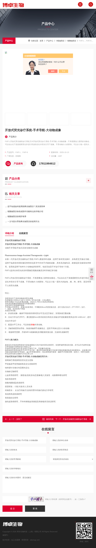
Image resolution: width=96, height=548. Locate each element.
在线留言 (23, 233)
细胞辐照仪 (71, 41)
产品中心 (9, 41)
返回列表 (50, 419)
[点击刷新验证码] (36, 499)
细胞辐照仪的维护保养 (17, 216)
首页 (41, 41)
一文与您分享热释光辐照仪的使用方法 (23, 221)
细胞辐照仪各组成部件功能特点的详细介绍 (25, 211)
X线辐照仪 (60, 41)
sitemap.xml (35, 540)
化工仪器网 (15, 540)
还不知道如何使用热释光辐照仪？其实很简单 (26, 206)
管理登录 (25, 540)
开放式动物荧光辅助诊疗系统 (75, 419)
